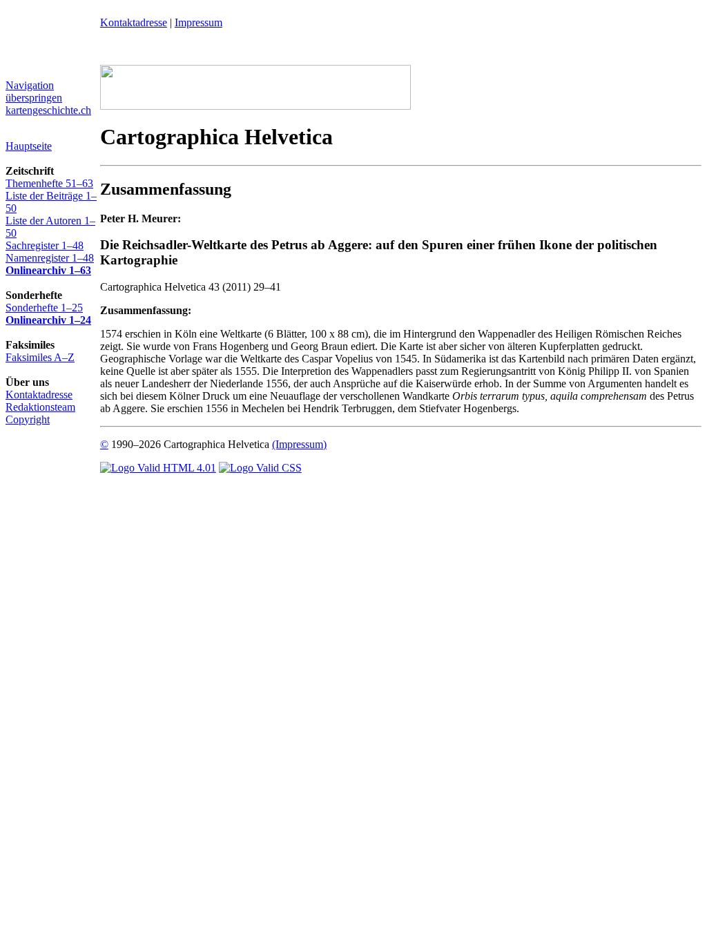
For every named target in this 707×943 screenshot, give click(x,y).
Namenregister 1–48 (50, 258)
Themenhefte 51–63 (49, 183)
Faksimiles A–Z (40, 357)
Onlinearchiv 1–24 (48, 320)
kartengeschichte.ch (48, 110)
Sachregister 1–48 (45, 245)
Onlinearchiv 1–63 (48, 270)
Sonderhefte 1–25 (44, 307)
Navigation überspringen (34, 91)
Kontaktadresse (39, 394)
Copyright (28, 419)
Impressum (198, 22)
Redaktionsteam (40, 407)
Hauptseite (29, 146)
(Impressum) (299, 444)
